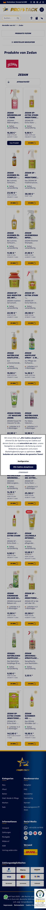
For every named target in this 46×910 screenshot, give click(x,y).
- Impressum (23, 472)
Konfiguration (23, 461)
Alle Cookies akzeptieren (23, 467)
